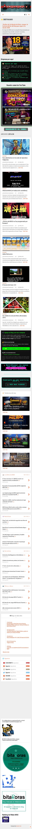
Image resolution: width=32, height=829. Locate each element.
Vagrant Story (10, 642)
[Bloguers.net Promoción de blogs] (9, 787)
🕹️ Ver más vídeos (16, 384)
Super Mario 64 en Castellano (14, 446)
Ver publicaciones (16, 368)
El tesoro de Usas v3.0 (9, 285)
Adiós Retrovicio (7, 254)
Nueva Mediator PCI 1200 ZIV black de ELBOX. (18, 637)
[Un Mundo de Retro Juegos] (16, 11)
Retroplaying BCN (10, 629)
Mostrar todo (6, 652)
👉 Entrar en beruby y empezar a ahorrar (16, 348)
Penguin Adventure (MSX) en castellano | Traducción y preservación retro (15, 75)
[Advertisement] (16, 700)
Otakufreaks (9, 622)
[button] (4, 107)
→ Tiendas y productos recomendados (11, 354)
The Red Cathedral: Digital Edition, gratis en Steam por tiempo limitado (17, 632)
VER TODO (26, 551)
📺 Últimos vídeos (7, 586)
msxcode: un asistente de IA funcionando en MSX (18, 648)
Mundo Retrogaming (11, 641)
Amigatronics (10, 636)
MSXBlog (9, 646)
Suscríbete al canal (16, 129)
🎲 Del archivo (6, 551)
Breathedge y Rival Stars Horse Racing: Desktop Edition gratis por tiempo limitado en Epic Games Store (18, 625)
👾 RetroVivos (6, 516)
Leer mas (20, 167)
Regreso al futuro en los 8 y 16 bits (15, 73)
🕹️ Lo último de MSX (8, 475)
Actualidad (4, 156)
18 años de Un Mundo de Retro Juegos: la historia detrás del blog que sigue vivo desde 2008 (15, 26)
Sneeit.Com (18, 826)
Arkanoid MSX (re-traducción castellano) (14, 190)
